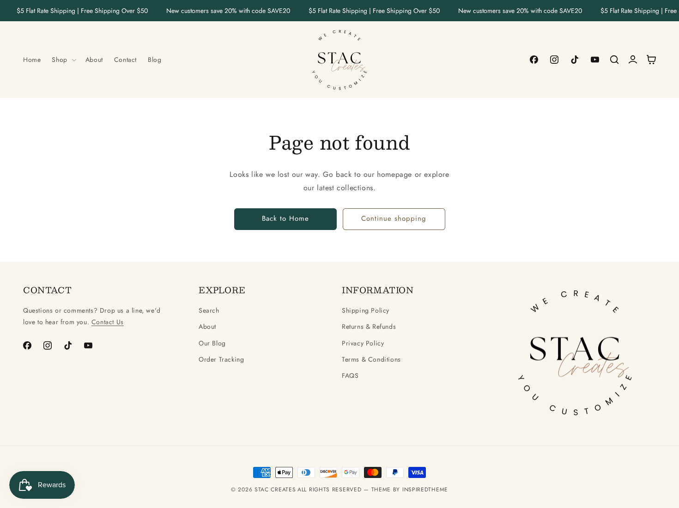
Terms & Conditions (371, 359)
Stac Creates (275, 489)
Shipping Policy (365, 310)
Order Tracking (221, 359)
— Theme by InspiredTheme (404, 489)
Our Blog (212, 343)
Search (209, 310)
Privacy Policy (363, 343)
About (207, 326)
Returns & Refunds (369, 326)
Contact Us (107, 322)
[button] (62, 59)
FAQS (350, 375)
